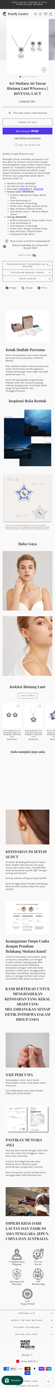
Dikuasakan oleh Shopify (27, 1386)
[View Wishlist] (45, 13)
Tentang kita (26, 1313)
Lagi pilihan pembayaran (27, 138)
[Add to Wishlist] (18, 706)
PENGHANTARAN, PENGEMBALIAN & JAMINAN (27, 265)
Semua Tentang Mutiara (27, 1320)
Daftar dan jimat (26, 1334)
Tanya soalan (27, 278)
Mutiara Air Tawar (29, 195)
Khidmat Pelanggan (27, 1327)
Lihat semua (27, 696)
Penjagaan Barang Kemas (27, 272)
